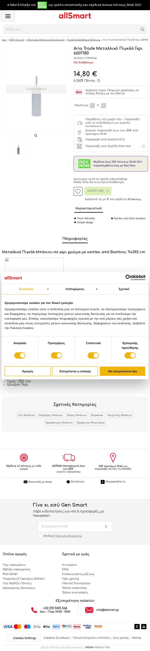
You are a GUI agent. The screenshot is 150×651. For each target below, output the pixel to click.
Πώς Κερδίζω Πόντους (17, 583)
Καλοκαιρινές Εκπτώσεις (19, 588)
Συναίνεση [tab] (26, 289)
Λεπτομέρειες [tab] (75, 289)
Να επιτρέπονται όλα (122, 371)
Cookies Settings (24, 638)
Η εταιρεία (69, 565)
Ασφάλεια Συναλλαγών (57, 637)
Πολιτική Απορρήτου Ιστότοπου (91, 637)
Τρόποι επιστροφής (75, 592)
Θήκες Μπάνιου (77, 415)
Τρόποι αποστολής (74, 588)
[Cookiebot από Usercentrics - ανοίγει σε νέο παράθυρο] (128, 278)
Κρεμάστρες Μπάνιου (59, 422)
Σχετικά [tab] (124, 289)
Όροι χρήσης (70, 579)
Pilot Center (10, 574)
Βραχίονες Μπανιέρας (91, 422)
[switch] (56, 355)
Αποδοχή (62, 536)
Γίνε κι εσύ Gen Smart (68, 510)
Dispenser (97, 415)
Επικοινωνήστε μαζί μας (78, 574)
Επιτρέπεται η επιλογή (75, 371)
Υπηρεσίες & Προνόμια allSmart (23, 579)
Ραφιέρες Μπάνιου (51, 415)
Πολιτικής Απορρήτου (68, 536)
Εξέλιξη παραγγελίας (16, 569)
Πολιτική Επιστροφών (76, 583)
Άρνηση (27, 371)
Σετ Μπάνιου (26, 415)
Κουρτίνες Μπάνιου (120, 415)
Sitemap (136, 637)
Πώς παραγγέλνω (14, 565)
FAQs (65, 569)
